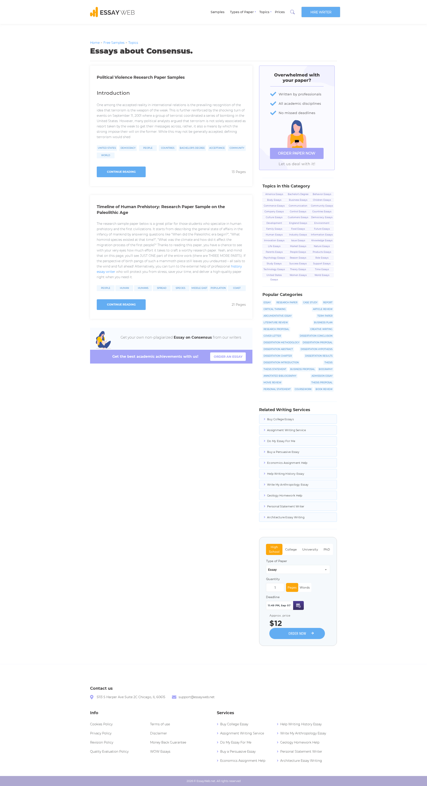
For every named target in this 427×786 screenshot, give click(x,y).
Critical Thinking (275, 309)
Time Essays (322, 269)
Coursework (303, 389)
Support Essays (321, 263)
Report (327, 302)
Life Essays (274, 246)
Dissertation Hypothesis (316, 349)
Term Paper (324, 315)
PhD (327, 549)
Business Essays (298, 200)
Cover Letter (272, 335)
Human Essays (274, 234)
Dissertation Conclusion (316, 335)
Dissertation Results (318, 355)
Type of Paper (276, 561)
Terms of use (160, 724)
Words (305, 587)
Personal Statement (277, 389)
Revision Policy (101, 742)
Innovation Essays (274, 240)
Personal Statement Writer (285, 506)
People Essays (298, 252)
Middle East (199, 288)
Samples (217, 12)
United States (107, 148)
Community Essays (322, 205)
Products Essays (322, 252)
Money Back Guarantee (168, 742)
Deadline (273, 597)
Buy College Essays (280, 419)
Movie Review (272, 382)
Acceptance (217, 148)
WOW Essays (160, 752)
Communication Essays (298, 206)
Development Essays (274, 223)
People (148, 148)
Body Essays (274, 200)
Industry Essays (298, 234)
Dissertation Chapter (278, 355)
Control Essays (298, 211)
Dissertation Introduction (281, 362)
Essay (267, 302)
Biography (325, 369)
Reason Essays (298, 257)
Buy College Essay (234, 724)
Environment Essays (321, 223)
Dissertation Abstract (278, 349)
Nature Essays (322, 246)
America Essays (274, 194)
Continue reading (121, 171)
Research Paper (286, 302)
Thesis (328, 362)
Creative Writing (321, 329)
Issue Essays (298, 240)
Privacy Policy (100, 733)
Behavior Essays (322, 194)
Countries (167, 148)
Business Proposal (302, 369)
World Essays (321, 275)
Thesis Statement (275, 369)
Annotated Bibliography (280, 375)
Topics (264, 12)
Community (237, 148)
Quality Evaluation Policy (109, 752)
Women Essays (298, 275)
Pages (292, 587)
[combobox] (298, 569)
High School (274, 549)
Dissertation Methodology (281, 342)
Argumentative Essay (278, 315)
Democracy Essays (321, 217)
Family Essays (274, 228)
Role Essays (321, 257)
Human (124, 288)
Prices (280, 12)
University (310, 549)
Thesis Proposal (321, 382)
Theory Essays (298, 269)
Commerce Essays (274, 205)
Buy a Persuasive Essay (283, 452)
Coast (237, 288)
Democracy (128, 148)
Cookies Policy (101, 724)
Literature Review (276, 322)
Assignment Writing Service (286, 430)
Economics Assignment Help (287, 462)
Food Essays (298, 228)
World (105, 155)
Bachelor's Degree (192, 148)
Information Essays (322, 234)
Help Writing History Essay (285, 473)
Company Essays (274, 211)
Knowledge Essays (321, 240)
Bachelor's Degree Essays (298, 194)
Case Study (310, 302)
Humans (143, 288)
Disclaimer (158, 733)
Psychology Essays (274, 257)
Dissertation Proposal (317, 342)
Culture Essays (274, 217)
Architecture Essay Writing (285, 517)
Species (180, 288)
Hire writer (320, 12)
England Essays (298, 223)
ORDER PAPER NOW (296, 153)
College (291, 549)
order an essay (228, 357)
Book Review (324, 389)
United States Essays (274, 275)
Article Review (322, 309)
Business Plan (323, 322)
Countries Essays (321, 211)
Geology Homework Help (284, 495)
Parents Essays (274, 252)
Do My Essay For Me (281, 441)
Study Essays (274, 263)
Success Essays (298, 263)
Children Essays (322, 200)
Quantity (273, 579)
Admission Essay (322, 375)
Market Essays (298, 246)
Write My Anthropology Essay (287, 484)
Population (218, 288)
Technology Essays (274, 269)
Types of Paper (242, 12)
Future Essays (322, 228)
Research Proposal (276, 329)
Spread (161, 288)
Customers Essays (298, 217)
